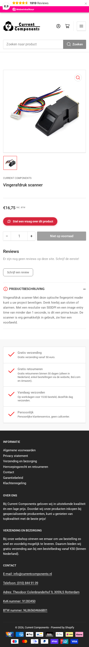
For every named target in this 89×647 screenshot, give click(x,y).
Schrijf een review (18, 272)
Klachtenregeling (14, 483)
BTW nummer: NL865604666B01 (25, 610)
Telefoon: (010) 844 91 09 (20, 583)
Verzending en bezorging (20, 461)
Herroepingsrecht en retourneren (25, 467)
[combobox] (44, 44)
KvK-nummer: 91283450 (19, 601)
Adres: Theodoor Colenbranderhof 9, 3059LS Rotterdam (41, 592)
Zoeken (77, 44)
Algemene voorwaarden (19, 450)
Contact (8, 472)
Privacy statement (15, 456)
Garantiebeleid (13, 478)
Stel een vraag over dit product (33, 221)
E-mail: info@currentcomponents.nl (27, 574)
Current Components (17, 178)
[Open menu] (81, 26)
